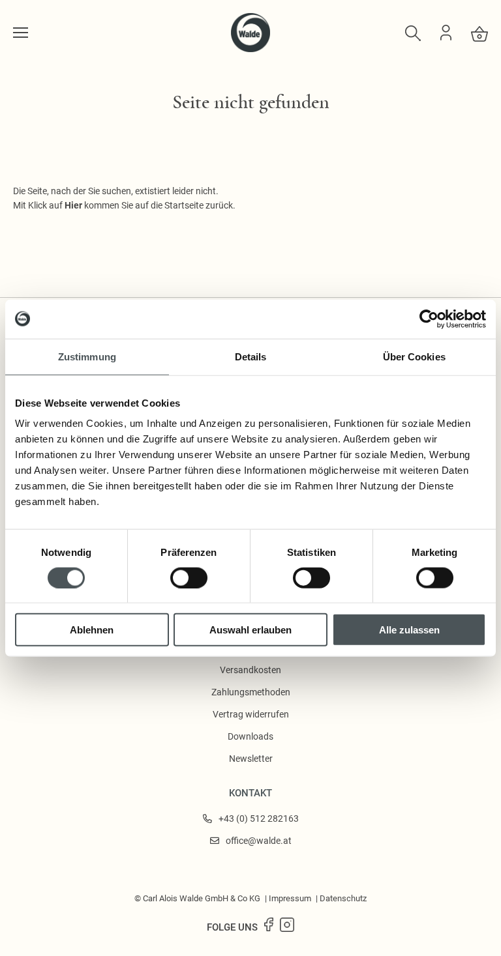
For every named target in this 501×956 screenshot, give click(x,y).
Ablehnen (92, 629)
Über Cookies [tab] (414, 356)
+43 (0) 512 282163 (259, 818)
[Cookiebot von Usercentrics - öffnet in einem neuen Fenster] (429, 318)
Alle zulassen (409, 629)
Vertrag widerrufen (251, 714)
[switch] (188, 577)
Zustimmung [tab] (87, 356)
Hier (73, 205)
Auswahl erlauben (250, 629)
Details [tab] (251, 356)
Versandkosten (250, 670)
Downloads (250, 736)
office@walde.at (259, 840)
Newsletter (251, 758)
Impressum (290, 898)
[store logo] (250, 49)
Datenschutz (343, 898)
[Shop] (20, 32)
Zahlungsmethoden (250, 692)
